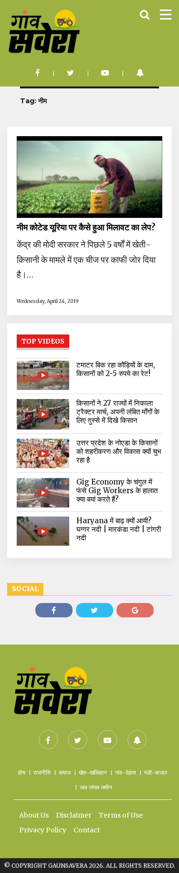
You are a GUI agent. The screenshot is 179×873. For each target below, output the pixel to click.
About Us (34, 815)
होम (21, 772)
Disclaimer (74, 815)
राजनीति (42, 772)
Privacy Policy (42, 830)
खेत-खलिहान (93, 772)
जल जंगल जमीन (96, 787)
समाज (65, 772)
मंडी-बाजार (155, 772)
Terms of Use (121, 815)
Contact (87, 830)
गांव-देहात (125, 772)
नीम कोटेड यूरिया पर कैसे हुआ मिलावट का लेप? (86, 227)
